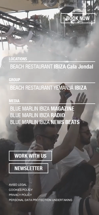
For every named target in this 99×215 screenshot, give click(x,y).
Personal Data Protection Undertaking (40, 200)
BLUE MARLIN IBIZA (42, 108)
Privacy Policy (20, 195)
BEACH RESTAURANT (51, 66)
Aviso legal (18, 184)
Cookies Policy (20, 190)
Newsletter (28, 168)
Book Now (78, 18)
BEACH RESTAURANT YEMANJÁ (48, 87)
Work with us (30, 156)
